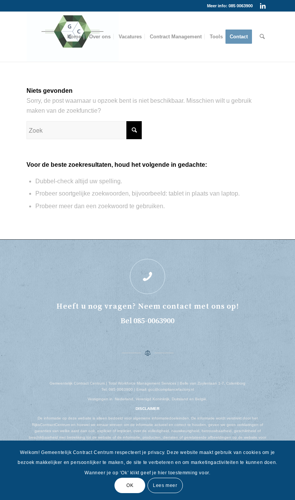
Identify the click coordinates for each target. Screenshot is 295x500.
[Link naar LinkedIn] (262, 6)
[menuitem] (74, 37)
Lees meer (165, 485)
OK (129, 485)
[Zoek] (262, 37)
